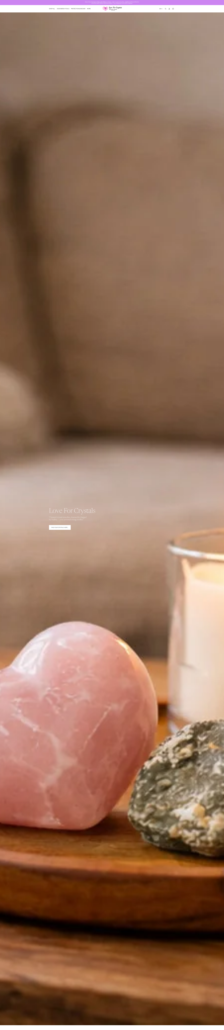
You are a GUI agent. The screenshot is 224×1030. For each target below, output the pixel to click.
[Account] (169, 9)
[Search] (165, 9)
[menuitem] (89, 9)
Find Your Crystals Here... (60, 527)
